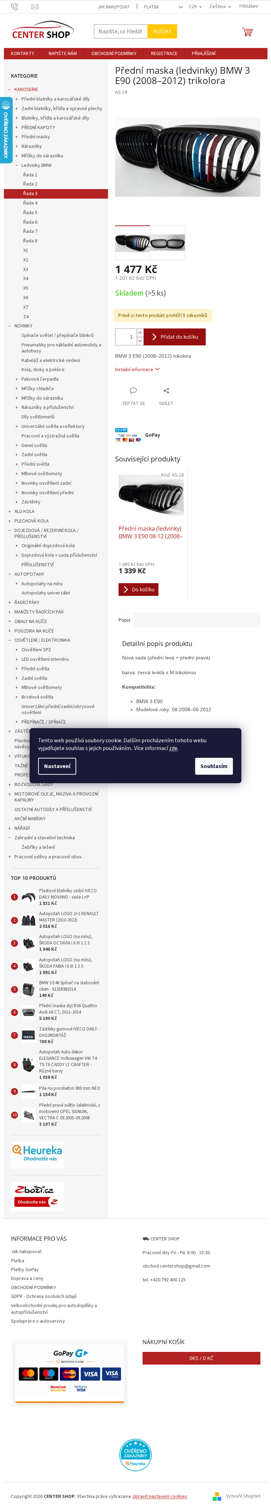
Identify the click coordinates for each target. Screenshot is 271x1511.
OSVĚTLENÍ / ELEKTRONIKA (42, 640)
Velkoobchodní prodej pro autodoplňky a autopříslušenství (54, 1309)
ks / (201, 1358)
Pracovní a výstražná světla (50, 436)
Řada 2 (30, 184)
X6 (25, 297)
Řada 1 (30, 175)
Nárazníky (32, 146)
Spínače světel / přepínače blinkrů (58, 335)
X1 (25, 250)
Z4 (26, 316)
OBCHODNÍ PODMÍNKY (33, 1287)
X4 (25, 278)
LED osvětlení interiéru (45, 659)
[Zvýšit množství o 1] (140, 333)
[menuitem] (22, 53)
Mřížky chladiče (38, 388)
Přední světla (35, 464)
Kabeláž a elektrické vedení (51, 360)
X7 (25, 307)
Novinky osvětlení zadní (46, 483)
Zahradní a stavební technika (44, 837)
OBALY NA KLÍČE (30, 621)
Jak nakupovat (114, 7)
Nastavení (57, 766)
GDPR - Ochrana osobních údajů (44, 1296)
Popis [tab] (125, 620)
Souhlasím (214, 766)
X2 (25, 260)
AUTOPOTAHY (29, 574)
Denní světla (34, 445)
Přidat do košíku (179, 336)
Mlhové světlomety (42, 473)
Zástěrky (31, 502)
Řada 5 (30, 212)
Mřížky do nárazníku (42, 155)
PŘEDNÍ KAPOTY (38, 127)
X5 (25, 288)
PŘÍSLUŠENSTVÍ (38, 564)
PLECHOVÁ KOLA (31, 521)
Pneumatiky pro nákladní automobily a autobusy (61, 348)
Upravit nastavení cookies (160, 1496)
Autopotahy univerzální (46, 593)
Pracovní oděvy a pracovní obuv (48, 856)
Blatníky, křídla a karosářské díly (55, 118)
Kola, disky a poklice (43, 369)
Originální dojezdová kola (48, 545)
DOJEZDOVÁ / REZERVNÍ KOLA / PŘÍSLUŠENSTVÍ (46, 533)
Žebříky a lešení (38, 847)
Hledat (162, 31)
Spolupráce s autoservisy (38, 1321)
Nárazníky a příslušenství (48, 407)
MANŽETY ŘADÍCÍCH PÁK (39, 612)
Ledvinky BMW (37, 165)
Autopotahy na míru (42, 583)
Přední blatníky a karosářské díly (56, 99)
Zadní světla (34, 454)
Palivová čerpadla (40, 379)
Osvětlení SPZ (36, 649)
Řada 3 (30, 193)
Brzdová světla (37, 697)
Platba (151, 7)
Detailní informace (134, 369)
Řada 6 (30, 222)
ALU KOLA (24, 511)
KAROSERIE (26, 89)
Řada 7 (30, 231)
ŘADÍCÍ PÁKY (27, 602)
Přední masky (36, 136)
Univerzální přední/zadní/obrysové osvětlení (58, 709)
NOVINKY (23, 326)
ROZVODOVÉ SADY (33, 784)
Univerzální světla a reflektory (53, 426)
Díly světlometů (38, 417)
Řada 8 (30, 240)
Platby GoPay (25, 1269)
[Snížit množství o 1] (140, 341)
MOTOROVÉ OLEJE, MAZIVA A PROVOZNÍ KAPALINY (56, 797)
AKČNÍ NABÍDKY (30, 818)
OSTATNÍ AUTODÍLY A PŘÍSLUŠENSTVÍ (53, 809)
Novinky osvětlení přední (48, 492)
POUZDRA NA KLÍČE (34, 631)
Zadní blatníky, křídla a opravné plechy (62, 108)
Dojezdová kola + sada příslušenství (59, 555)
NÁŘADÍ (22, 828)
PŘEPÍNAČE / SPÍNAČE (44, 722)
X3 (25, 269)
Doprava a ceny (27, 1278)
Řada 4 (30, 203)
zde (173, 748)
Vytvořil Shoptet (243, 1496)
